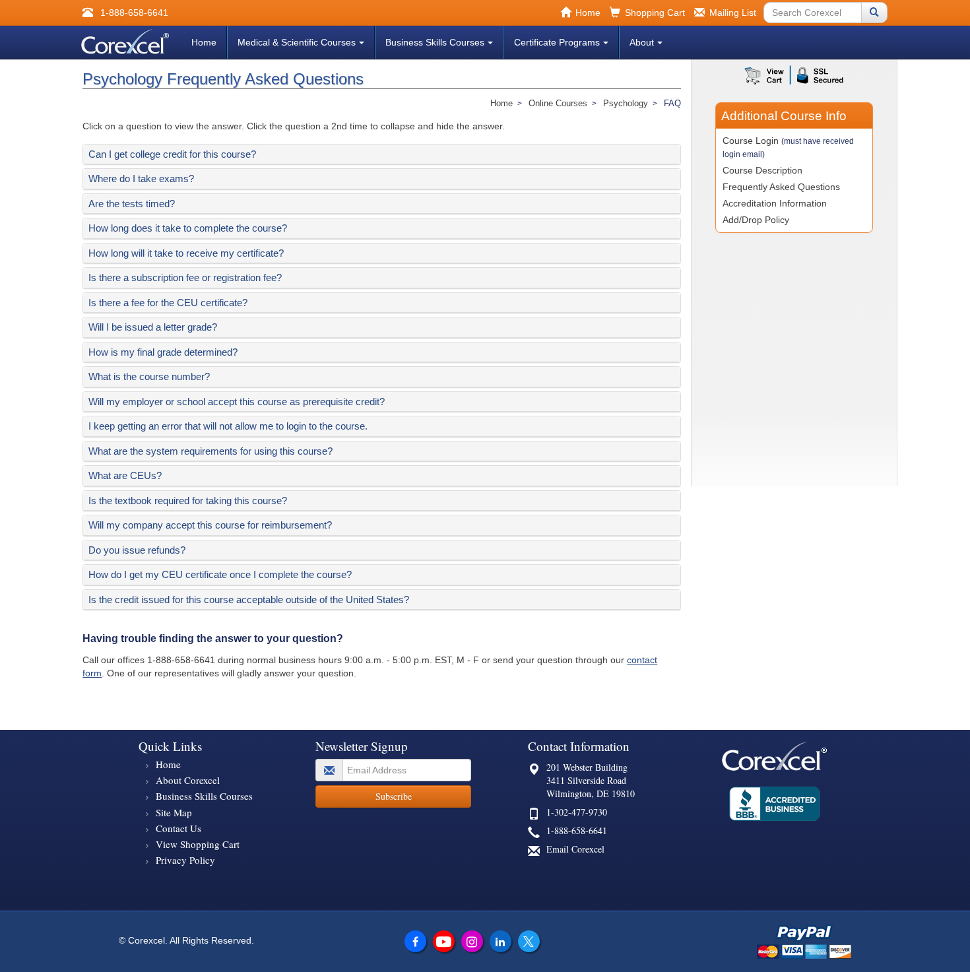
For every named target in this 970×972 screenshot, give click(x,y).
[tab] (381, 155)
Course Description (762, 170)
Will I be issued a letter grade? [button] (152, 327)
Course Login (788, 147)
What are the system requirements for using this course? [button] (210, 451)
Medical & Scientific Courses (297, 42)
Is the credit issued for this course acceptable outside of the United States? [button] (248, 599)
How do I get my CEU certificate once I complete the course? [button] (220, 574)
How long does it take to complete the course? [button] (187, 228)
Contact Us (178, 828)
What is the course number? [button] (149, 376)
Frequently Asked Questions (781, 186)
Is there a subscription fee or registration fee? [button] (185, 277)
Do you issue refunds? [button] (136, 550)
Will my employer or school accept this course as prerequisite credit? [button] (236, 401)
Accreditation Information (775, 203)
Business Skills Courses (434, 42)
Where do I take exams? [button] (141, 178)
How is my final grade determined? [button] (163, 352)
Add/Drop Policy (756, 219)
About (642, 42)
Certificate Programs (557, 42)
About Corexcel (188, 780)
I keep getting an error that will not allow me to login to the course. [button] (228, 426)
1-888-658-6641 (576, 830)
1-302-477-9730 (576, 812)
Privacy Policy (185, 859)
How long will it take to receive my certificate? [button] (186, 253)
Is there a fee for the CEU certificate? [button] (167, 302)
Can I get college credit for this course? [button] (172, 154)
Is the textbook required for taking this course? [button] (187, 500)
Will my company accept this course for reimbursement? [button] (210, 525)
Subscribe (393, 796)
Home (203, 42)
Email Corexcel (575, 849)
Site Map (174, 812)
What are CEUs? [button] (125, 475)
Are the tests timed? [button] (131, 203)
